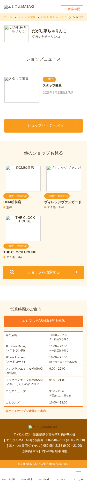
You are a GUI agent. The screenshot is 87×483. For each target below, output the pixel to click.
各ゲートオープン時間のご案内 (26, 411)
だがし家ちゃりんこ (54, 17)
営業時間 (74, 9)
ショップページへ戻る (45, 125)
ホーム (8, 17)
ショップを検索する (43, 272)
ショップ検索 (26, 17)
